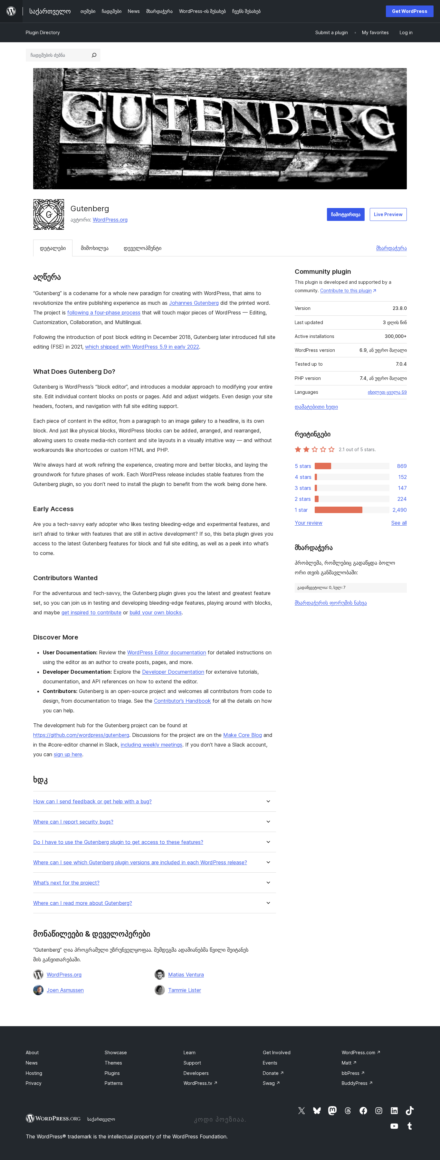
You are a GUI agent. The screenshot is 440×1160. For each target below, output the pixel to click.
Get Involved (277, 1052)
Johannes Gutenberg (194, 303)
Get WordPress (409, 11)
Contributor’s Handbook (182, 701)
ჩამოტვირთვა (345, 214)
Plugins (112, 1073)
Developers (196, 1073)
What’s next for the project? (66, 883)
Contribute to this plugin (346, 290)
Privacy (34, 1083)
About (32, 1052)
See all (399, 523)
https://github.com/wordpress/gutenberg (81, 735)
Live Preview (388, 214)
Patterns (114, 1083)
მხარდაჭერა (391, 248)
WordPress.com (361, 1052)
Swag (271, 1083)
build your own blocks (155, 612)
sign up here (68, 754)
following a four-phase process (103, 312)
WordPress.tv (201, 1083)
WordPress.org (110, 219)
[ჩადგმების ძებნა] (94, 55)
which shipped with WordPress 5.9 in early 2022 (142, 346)
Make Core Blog (242, 735)
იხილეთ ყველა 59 (387, 392)
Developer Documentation (173, 672)
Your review (308, 523)
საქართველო (101, 1119)
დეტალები (53, 248)
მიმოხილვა (95, 248)
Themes (113, 1063)
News (32, 1063)
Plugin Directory (43, 32)
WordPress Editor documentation (166, 652)
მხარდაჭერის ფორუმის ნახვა (331, 603)
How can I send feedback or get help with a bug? (92, 801)
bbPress (353, 1073)
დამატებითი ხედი (316, 406)
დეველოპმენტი (142, 248)
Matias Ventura (186, 974)
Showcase (116, 1052)
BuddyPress (357, 1083)
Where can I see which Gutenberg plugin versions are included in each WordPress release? (140, 862)
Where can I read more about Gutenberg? (82, 903)
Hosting (34, 1073)
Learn (190, 1052)
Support (192, 1063)
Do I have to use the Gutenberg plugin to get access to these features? (118, 842)
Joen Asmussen (65, 990)
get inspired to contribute (91, 612)
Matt (349, 1063)
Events (270, 1063)
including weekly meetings (151, 744)
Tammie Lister (184, 990)
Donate (273, 1073)
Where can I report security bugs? (73, 822)
